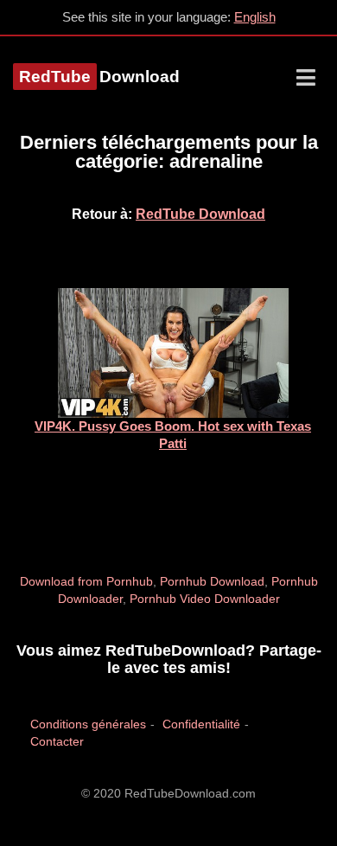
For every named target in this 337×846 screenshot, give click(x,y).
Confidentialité (201, 724)
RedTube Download (200, 214)
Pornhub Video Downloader (205, 599)
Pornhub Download (212, 581)
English (255, 17)
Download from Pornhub (86, 581)
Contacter (57, 741)
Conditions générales (88, 724)
